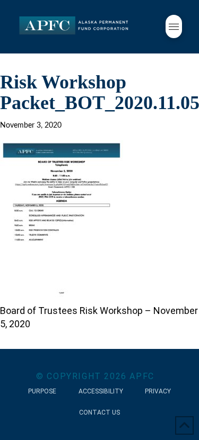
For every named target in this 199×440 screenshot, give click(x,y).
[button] (174, 26)
